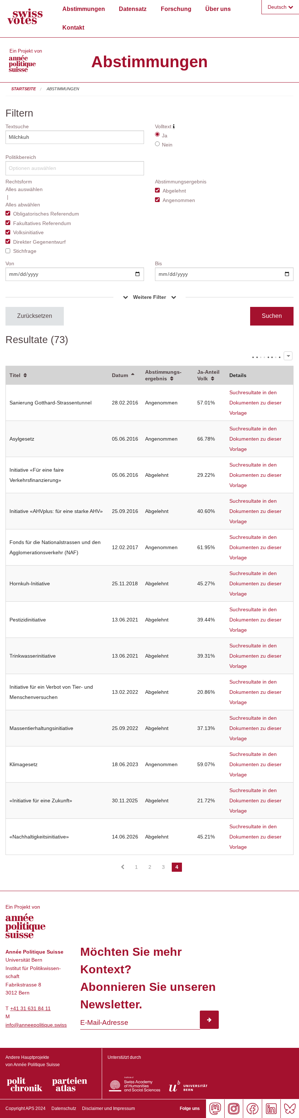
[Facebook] (252, 1108)
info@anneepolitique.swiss (36, 1025)
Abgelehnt (174, 191)
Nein (167, 145)
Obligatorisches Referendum (46, 214)
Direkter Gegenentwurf (39, 242)
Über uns (218, 9)
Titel (14, 375)
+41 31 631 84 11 (30, 1008)
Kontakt (73, 27)
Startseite (23, 89)
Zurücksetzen (34, 316)
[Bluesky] (289, 1108)
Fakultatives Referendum (42, 223)
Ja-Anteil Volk (208, 375)
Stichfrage (24, 251)
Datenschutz (63, 1108)
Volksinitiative (28, 232)
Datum (120, 375)
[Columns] (288, 355)
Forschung (176, 9)
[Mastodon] (215, 1108)
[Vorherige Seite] (122, 867)
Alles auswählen (24, 189)
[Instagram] (233, 1108)
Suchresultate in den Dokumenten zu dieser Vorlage (255, 402)
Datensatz (133, 9)
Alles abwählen (22, 205)
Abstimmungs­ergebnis (163, 375)
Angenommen (179, 200)
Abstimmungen (83, 9)
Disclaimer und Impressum (108, 1108)
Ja (164, 135)
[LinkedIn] (271, 1108)
